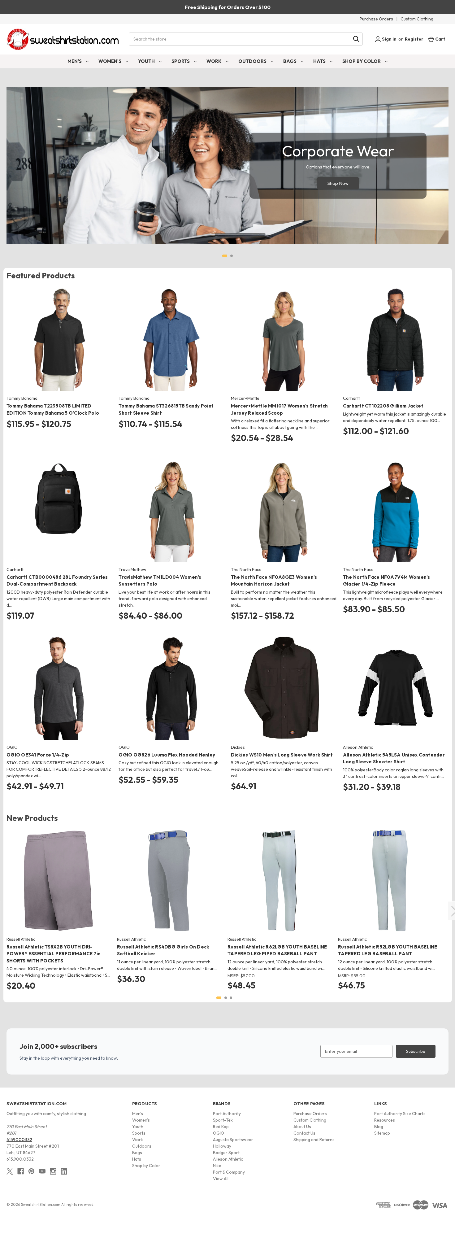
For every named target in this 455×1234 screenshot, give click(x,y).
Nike (217, 1165)
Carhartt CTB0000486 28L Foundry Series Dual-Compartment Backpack (57, 580)
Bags (290, 61)
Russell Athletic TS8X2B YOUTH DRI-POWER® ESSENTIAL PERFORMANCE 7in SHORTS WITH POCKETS (53, 954)
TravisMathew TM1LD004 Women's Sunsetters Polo (160, 580)
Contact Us (304, 1133)
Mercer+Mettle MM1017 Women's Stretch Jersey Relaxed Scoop (279, 409)
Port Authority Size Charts (400, 1113)
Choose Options (59, 344)
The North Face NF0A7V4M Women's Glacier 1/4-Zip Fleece (386, 580)
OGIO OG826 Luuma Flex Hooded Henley (167, 755)
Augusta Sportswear (233, 1139)
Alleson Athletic (228, 1159)
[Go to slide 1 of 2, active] (224, 256)
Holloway (222, 1146)
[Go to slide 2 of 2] (231, 256)
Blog (378, 1126)
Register (414, 39)
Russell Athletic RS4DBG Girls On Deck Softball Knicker (163, 950)
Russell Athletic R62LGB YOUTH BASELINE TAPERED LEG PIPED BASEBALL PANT (277, 950)
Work (214, 61)
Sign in (388, 39)
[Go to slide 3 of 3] (231, 997)
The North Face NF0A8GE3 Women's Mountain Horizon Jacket (274, 580)
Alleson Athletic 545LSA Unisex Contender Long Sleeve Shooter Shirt (394, 758)
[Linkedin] (64, 1171)
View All (220, 1178)
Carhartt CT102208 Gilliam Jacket (383, 406)
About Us (302, 1126)
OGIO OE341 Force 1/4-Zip (37, 755)
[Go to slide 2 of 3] (225, 997)
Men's (75, 61)
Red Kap (221, 1126)
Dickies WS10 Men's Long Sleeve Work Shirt (282, 755)
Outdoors (252, 61)
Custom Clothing (417, 19)
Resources (384, 1120)
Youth (147, 61)
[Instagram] (53, 1171)
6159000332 (19, 1139)
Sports (181, 61)
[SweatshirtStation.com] (63, 39)
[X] (9, 1171)
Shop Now (338, 183)
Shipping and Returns (314, 1139)
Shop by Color (362, 61)
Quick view (54, 333)
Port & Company (229, 1172)
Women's (110, 61)
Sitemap (382, 1133)
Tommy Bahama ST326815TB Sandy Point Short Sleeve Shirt (166, 409)
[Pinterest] (31, 1171)
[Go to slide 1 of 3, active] (218, 997)
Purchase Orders (376, 19)
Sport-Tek (223, 1120)
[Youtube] (42, 1171)
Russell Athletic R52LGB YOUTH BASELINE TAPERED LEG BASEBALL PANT (387, 950)
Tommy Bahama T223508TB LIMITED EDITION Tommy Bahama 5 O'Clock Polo (52, 409)
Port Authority (227, 1113)
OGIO (218, 1133)
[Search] (356, 39)
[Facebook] (20, 1171)
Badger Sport (226, 1152)
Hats (320, 61)
